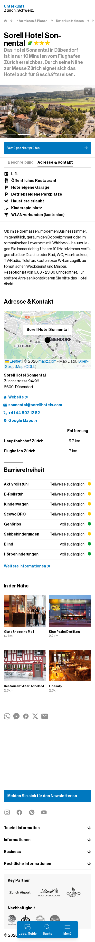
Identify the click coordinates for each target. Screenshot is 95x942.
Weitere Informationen (25, 566)
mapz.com (47, 361)
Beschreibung (21, 162)
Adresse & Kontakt (55, 162)
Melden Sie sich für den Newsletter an (42, 796)
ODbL (30, 367)
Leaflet (15, 361)
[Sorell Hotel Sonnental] (47, 111)
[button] (47, 340)
